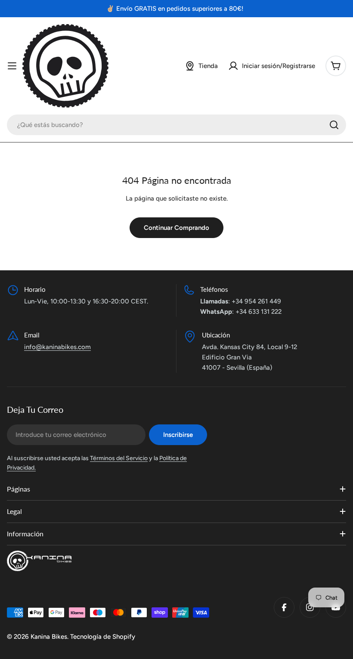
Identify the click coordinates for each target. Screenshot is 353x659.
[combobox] (176, 124)
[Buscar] (334, 125)
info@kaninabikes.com (57, 347)
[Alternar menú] (12, 66)
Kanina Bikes (49, 636)
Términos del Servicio (119, 458)
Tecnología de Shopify (102, 636)
